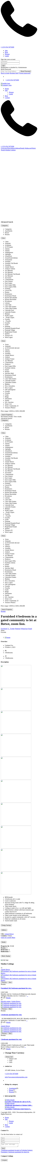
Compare (4, 1160)
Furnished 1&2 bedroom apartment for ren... (16, 988)
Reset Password (25, 71)
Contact (7, 98)
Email (30, 629)
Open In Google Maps (8, 937)
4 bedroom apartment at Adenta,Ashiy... (18, 1105)
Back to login (5, 73)
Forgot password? (25, 73)
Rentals (3, 611)
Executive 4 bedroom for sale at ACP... (18, 1102)
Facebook (4, 629)
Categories (5, 225)
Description (11, 148)
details (8, 998)
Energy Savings (6, 925)
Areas (3, 341)
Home (7, 88)
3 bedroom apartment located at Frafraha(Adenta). (17, 1150)
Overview (4, 148)
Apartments (12, 1088)
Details (22, 148)
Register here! (14, 73)
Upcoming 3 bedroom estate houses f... (18, 1109)
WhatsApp (24, 629)
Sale (6, 50)
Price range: (4, 411)
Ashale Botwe (9, 934)
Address (17, 148)
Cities (3, 238)
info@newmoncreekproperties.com (16, 1077)
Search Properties (7, 609)
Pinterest (17, 629)
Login (3, 65)
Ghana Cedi (9, 1057)
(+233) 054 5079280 (7, 47)
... (27, 996)
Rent (6, 52)
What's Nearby (6, 956)
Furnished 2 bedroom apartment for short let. (15, 1152)
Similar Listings (11, 150)
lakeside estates (6, 1001)
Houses (7, 54)
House (11, 1090)
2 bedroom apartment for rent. (11, 1015)
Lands (7, 56)
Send (3, 1148)
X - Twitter (11, 629)
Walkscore (28, 148)
